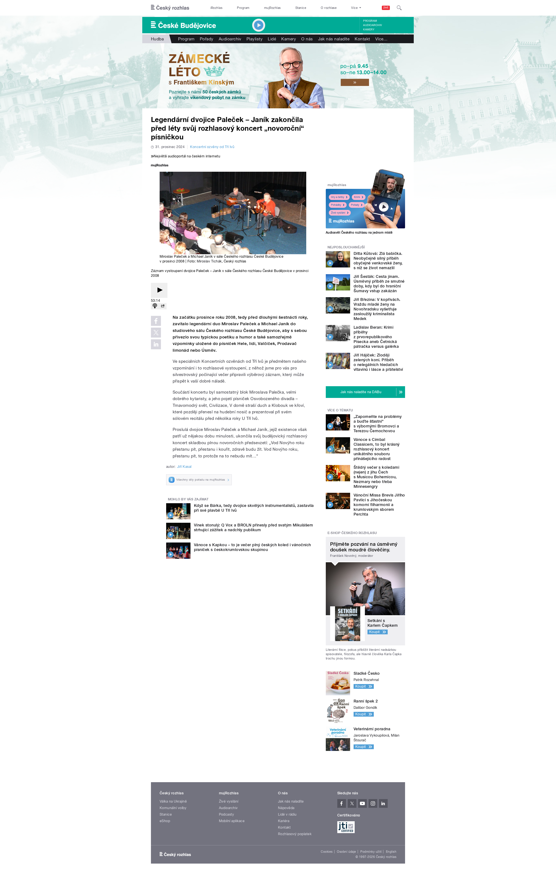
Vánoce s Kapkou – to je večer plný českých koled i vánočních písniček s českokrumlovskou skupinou (252, 547)
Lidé (272, 38)
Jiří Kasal (184, 467)
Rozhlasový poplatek (294, 834)
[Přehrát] (159, 290)
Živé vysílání (338, 212)
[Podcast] (155, 306)
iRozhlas (216, 8)
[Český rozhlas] (170, 8)
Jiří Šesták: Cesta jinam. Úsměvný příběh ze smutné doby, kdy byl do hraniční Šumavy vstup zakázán (379, 283)
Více (381, 38)
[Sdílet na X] (156, 333)
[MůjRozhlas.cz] (159, 166)
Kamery (368, 29)
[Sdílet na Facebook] (156, 321)
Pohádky (336, 204)
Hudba (157, 38)
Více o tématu (340, 410)
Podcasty (226, 814)
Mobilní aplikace (232, 821)
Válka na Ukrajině (173, 801)
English (391, 851)
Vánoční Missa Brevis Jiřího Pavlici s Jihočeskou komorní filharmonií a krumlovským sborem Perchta (379, 504)
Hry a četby (337, 197)
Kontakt (362, 38)
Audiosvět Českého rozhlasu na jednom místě (359, 232)
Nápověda (286, 808)
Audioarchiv (372, 25)
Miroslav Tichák (209, 261)
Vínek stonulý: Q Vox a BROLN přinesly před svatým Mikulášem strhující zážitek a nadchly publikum (253, 527)
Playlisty (255, 38)
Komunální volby (173, 808)
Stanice (300, 8)
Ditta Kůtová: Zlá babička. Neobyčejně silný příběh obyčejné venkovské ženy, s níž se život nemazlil (378, 260)
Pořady (206, 38)
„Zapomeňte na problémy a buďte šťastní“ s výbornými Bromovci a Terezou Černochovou (378, 423)
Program (243, 8)
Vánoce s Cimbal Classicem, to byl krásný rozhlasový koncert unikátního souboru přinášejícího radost (377, 449)
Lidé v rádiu (287, 814)
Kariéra (283, 821)
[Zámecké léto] (278, 75)
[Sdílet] (163, 306)
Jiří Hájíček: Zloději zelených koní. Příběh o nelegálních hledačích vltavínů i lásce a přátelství (378, 362)
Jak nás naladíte (334, 38)
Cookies (327, 851)
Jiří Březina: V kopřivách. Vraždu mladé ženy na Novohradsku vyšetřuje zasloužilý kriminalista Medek (377, 309)
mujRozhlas (272, 8)
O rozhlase (329, 8)
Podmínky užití (371, 851)
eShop (165, 821)
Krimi (357, 197)
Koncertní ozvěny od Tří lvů (212, 147)
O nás (307, 38)
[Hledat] (399, 8)
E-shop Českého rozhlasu (352, 533)
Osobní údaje (346, 851)
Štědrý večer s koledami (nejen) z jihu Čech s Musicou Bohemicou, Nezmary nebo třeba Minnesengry (376, 477)
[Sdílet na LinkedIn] (156, 344)
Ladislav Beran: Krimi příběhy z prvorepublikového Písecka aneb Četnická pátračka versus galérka (376, 337)
